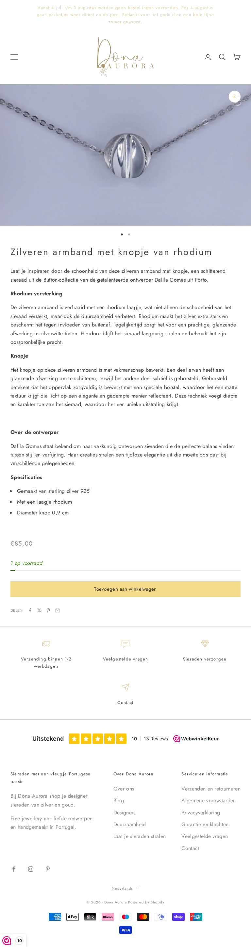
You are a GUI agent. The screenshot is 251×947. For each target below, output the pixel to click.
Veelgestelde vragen (125, 659)
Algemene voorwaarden (208, 800)
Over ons (123, 788)
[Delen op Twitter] (39, 610)
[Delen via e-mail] (57, 610)
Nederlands (122, 888)
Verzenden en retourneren (211, 788)
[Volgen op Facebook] (13, 869)
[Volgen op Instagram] (30, 869)
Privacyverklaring (200, 812)
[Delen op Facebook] (30, 610)
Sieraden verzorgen (204, 659)
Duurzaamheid (129, 824)
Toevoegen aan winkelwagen (125, 589)
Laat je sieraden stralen (139, 836)
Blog (118, 800)
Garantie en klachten (204, 824)
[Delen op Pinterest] (48, 610)
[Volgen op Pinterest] (47, 869)
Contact (125, 702)
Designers (124, 812)
